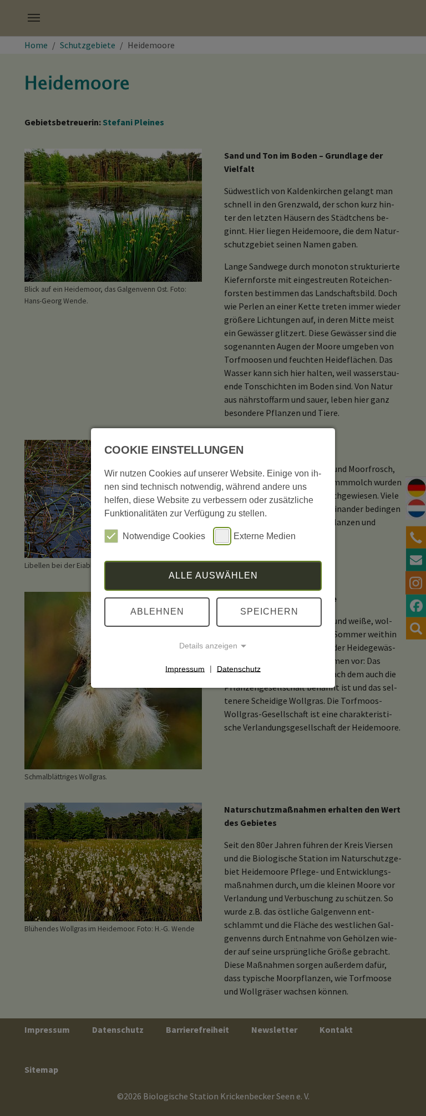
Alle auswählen (213, 575)
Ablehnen (157, 611)
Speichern (269, 611)
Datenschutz (239, 668)
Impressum (185, 668)
